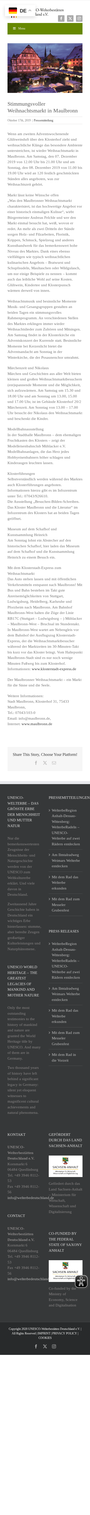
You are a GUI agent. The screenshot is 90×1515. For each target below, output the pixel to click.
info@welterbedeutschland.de (31, 1198)
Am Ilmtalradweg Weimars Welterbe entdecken (66, 860)
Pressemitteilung (43, 120)
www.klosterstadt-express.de (54, 669)
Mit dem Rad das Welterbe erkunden (65, 882)
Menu (21, 28)
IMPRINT (44, 1333)
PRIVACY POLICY (64, 1333)
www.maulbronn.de (37, 724)
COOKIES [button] (45, 1338)
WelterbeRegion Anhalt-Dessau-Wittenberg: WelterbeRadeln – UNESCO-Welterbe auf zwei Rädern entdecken (66, 827)
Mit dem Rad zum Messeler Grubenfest (66, 904)
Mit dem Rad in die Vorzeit (64, 1057)
